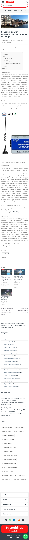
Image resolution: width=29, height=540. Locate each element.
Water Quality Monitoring (10, 386)
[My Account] (23, 2)
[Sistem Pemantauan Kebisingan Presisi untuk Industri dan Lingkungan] (19, 272)
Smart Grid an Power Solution (11, 364)
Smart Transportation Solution (12, 372)
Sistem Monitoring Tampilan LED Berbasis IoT (5, 298)
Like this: (5, 66)
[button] (25, 536)
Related (5, 68)
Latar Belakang (8, 58)
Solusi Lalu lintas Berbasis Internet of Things (23, 310)
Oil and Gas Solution (9, 347)
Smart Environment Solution (15, 10)
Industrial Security (8, 341)
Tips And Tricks (8, 384)
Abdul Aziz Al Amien (6, 42)
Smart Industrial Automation (11, 370)
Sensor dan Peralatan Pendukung (13, 63)
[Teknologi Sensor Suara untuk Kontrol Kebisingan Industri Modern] (6, 272)
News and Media (8, 344)
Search (25, 5)
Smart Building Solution (10, 353)
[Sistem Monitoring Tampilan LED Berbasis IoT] (6, 292)
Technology (7, 381)
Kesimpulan (8, 65)
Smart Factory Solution (10, 361)
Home (2, 10)
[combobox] (12, 5)
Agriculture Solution (9, 339)
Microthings (16, 212)
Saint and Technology (10, 350)
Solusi (7, 60)
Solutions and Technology (11, 378)
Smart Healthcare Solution (11, 367)
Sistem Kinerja (9, 61)
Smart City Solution (9, 356)
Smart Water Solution (9, 375)
